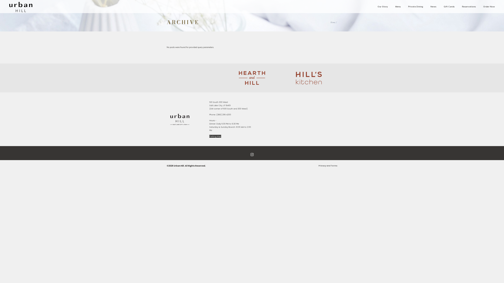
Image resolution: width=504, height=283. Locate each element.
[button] (215, 136)
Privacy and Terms (328, 165)
